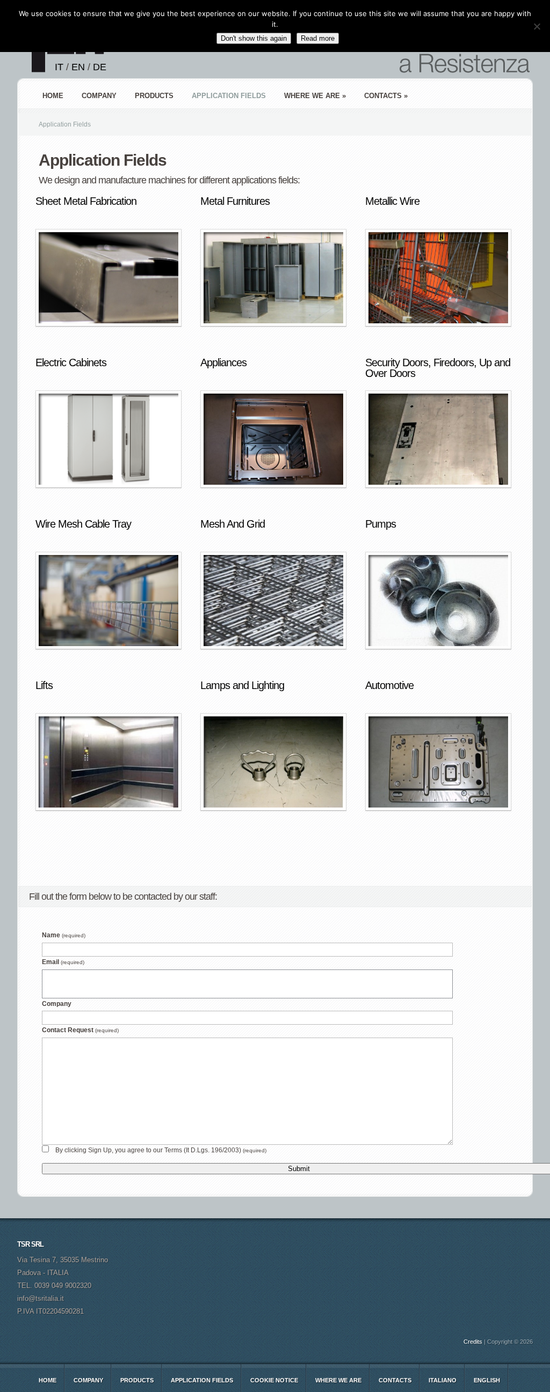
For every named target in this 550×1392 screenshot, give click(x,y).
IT (59, 67)
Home (52, 96)
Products (137, 1380)
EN (78, 67)
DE (99, 67)
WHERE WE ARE (338, 1380)
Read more (318, 38)
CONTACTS (395, 1380)
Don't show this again (254, 38)
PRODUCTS (154, 96)
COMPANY (99, 96)
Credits (473, 1341)
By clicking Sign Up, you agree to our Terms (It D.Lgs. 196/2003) (160, 1150)
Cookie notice (274, 1380)
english (487, 1380)
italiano (443, 1380)
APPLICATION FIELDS (229, 96)
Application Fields (202, 1380)
